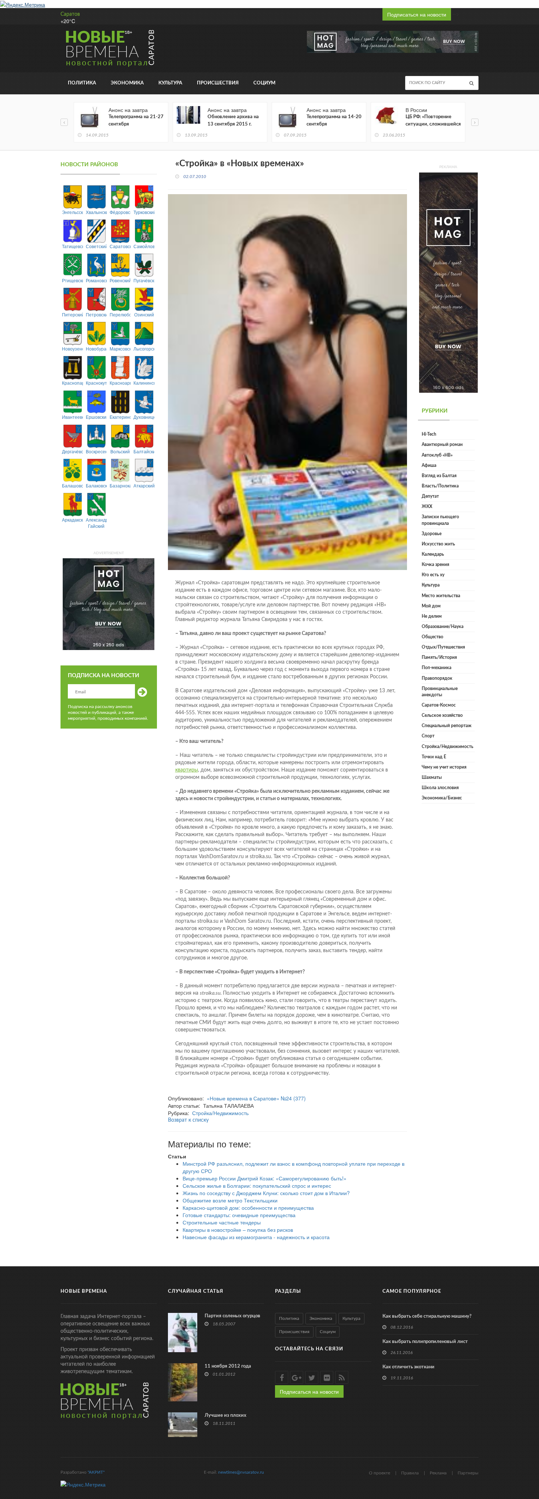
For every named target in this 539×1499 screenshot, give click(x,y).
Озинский (144, 314)
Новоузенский (72, 348)
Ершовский (96, 417)
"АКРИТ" (96, 1472)
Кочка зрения (435, 564)
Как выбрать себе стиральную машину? (427, 1316)
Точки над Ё (434, 757)
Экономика (127, 83)
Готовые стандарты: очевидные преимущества (239, 1215)
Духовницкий (143, 417)
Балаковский (96, 485)
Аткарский (143, 485)
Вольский (120, 451)
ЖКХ (427, 506)
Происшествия (218, 83)
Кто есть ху (433, 575)
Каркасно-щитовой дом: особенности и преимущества (248, 1207)
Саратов (70, 14)
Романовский (96, 280)
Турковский (143, 212)
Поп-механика (436, 667)
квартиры (186, 770)
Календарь (433, 554)
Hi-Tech (429, 434)
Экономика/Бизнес (442, 798)
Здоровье (431, 533)
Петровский (96, 314)
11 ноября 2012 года (228, 1366)
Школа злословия (440, 787)
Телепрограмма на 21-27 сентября (136, 121)
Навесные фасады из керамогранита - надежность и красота (256, 1237)
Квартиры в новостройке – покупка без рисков (238, 1229)
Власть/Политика (440, 486)
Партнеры (468, 1473)
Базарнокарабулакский (120, 485)
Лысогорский (143, 348)
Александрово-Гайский (96, 522)
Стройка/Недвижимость (220, 1113)
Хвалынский (96, 212)
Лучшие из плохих (225, 1415)
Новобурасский (96, 348)
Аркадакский (72, 519)
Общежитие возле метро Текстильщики (230, 1200)
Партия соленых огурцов (232, 1316)
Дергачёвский (72, 451)
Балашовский (72, 485)
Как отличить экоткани (408, 1367)
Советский (96, 246)
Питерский (72, 314)
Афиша (429, 465)
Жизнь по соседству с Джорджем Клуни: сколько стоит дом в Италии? (266, 1193)
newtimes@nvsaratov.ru (241, 1472)
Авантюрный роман (442, 444)
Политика (82, 83)
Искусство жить (438, 544)
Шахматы (432, 777)
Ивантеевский (72, 417)
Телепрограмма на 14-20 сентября (334, 121)
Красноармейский (120, 383)
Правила (410, 1473)
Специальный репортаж (447, 725)
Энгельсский (72, 212)
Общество (432, 637)
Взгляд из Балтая (439, 475)
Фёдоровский (120, 212)
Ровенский (120, 280)
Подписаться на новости (416, 14)
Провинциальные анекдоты (440, 691)
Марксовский (120, 348)
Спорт (428, 736)
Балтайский (143, 451)
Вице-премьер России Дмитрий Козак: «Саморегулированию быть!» (264, 1178)
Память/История (439, 657)
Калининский (143, 383)
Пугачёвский (143, 280)
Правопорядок (437, 678)
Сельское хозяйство (442, 715)
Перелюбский (120, 314)
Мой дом (431, 606)
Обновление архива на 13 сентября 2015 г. (233, 121)
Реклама (438, 1473)
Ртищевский (72, 280)
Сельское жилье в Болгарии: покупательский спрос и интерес (257, 1185)
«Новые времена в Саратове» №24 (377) (256, 1098)
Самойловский (143, 246)
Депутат (430, 496)
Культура (170, 83)
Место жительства (441, 596)
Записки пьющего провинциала (440, 520)
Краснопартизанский (72, 383)
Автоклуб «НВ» (437, 455)
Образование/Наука (442, 626)
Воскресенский (96, 451)
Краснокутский (96, 383)
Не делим (432, 616)
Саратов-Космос (439, 705)
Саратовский (120, 246)
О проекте (379, 1473)
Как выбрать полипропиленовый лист (425, 1341)
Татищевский (72, 246)
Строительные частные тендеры (222, 1222)
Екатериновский (120, 417)
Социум (264, 83)
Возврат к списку (188, 1120)
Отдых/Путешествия (443, 647)
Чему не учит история (444, 767)
